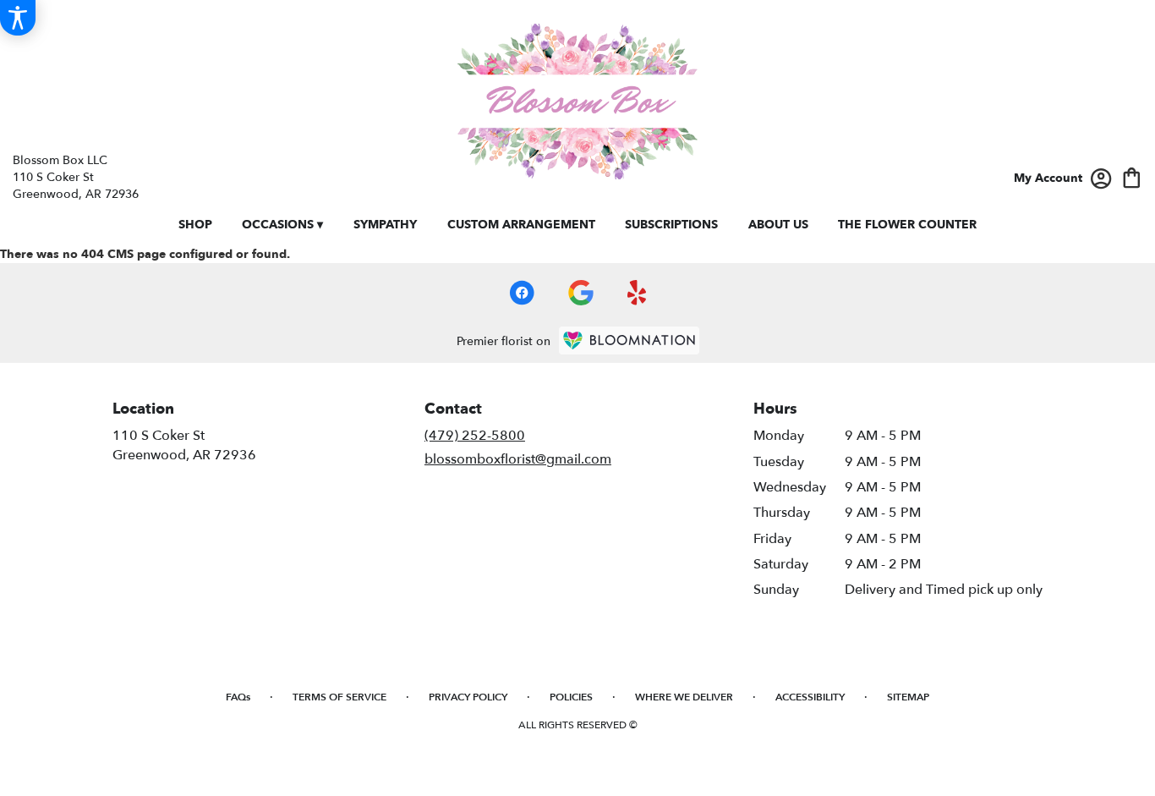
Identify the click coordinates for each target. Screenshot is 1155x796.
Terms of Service (339, 697)
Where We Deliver (684, 697)
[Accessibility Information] (18, 18)
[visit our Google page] (580, 292)
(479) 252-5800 (474, 435)
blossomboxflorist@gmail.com (517, 459)
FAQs (238, 697)
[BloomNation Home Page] (629, 340)
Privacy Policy (468, 697)
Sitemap (908, 697)
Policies (571, 697)
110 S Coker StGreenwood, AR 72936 (184, 445)
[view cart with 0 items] (1131, 176)
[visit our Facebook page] (521, 292)
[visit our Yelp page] (637, 292)
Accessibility (810, 697)
